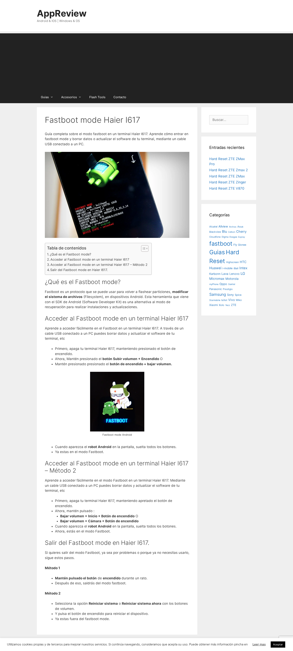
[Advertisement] (146, 61)
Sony (230, 294)
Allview (223, 226)
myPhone (213, 284)
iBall (236, 268)
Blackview (215, 231)
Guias (45, 97)
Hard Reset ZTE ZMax (227, 176)
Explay (241, 237)
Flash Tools (97, 97)
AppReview (62, 13)
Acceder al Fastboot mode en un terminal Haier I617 (89, 259)
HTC (243, 262)
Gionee (242, 244)
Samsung (217, 294)
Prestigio (228, 289)
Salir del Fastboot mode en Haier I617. (79, 270)
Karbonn (214, 273)
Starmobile (214, 300)
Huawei (215, 268)
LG (243, 273)
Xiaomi (213, 305)
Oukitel (231, 284)
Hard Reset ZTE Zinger (227, 182)
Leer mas (259, 644)
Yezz (227, 305)
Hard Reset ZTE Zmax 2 (228, 170)
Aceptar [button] (278, 644)
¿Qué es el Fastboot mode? (70, 254)
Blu (224, 231)
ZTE (233, 305)
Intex (243, 268)
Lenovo (234, 274)
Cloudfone (215, 236)
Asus (240, 226)
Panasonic (215, 289)
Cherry (241, 231)
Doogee (233, 236)
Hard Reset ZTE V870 (226, 188)
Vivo (231, 300)
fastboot (220, 243)
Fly (235, 244)
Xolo (221, 305)
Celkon (231, 232)
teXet (224, 300)
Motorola (232, 279)
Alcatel (213, 226)
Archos (232, 226)
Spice (238, 294)
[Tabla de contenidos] (144, 248)
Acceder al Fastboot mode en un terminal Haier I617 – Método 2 (98, 265)
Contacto (119, 97)
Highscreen (232, 262)
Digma (225, 236)
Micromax (216, 279)
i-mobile (227, 268)
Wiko (239, 300)
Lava (224, 274)
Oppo (223, 284)
